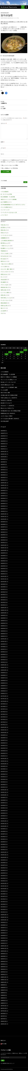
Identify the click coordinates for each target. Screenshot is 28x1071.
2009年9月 (3, 953)
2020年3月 (3, 631)
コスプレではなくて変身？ (7, 416)
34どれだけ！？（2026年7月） (8, 405)
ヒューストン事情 (5, 292)
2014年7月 (3, 802)
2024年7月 (3, 495)
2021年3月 (3, 599)
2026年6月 (3, 435)
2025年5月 (3, 469)
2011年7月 (3, 896)
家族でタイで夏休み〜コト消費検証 (9, 377)
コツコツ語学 (4, 266)
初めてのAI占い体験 (5, 392)
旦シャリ (3, 277)
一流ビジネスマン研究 (6, 264)
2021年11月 (3, 579)
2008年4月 (3, 995)
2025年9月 (3, 459)
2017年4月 (3, 716)
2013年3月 (3, 844)
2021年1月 (3, 605)
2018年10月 (3, 670)
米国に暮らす (4, 295)
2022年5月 (3, 563)
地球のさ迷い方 (4, 290)
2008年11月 (3, 979)
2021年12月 (3, 576)
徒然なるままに (4, 274)
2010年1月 (3, 943)
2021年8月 (3, 586)
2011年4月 (3, 904)
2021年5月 (3, 594)
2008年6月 (3, 992)
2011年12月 (3, 883)
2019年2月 (3, 659)
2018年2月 (3, 690)
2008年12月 (3, 977)
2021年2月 (3, 602)
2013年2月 (3, 847)
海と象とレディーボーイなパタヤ (8, 382)
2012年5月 (3, 870)
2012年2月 (3, 878)
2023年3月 (3, 537)
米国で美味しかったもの (6, 297)
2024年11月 (3, 485)
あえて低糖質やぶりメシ (6, 202)
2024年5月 (3, 501)
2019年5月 (3, 651)
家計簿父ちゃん (4, 243)
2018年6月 (3, 680)
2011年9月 (3, 891)
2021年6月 (3, 592)
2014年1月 (3, 818)
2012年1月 (3, 880)
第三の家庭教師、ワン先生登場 (8, 196)
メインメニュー (26, 7)
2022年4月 (3, 566)
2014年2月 (3, 815)
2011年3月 (3, 906)
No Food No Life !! (5, 12)
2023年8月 (3, 524)
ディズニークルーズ (5, 300)
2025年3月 (3, 475)
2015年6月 (3, 774)
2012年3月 (3, 875)
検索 (25, 182)
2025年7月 (3, 464)
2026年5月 (3, 438)
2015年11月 (3, 761)
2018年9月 (3, 672)
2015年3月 (3, 782)
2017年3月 (3, 719)
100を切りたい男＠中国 (6, 400)
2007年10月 (3, 1011)
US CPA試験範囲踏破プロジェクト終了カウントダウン (13, 204)
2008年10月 (3, 982)
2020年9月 (3, 615)
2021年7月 (3, 589)
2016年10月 (3, 732)
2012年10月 (3, 857)
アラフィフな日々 (5, 284)
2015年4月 (3, 779)
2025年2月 (3, 477)
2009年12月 (3, 945)
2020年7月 (3, 620)
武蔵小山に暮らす (5, 305)
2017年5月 (3, 714)
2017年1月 (3, 724)
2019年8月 (3, 646)
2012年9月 (3, 860)
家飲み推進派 (4, 303)
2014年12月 (3, 789)
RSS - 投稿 (4, 1043)
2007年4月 (3, 1018)
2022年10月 (3, 550)
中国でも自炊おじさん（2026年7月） (9, 397)
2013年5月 (3, 839)
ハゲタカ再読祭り (5, 191)
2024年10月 (3, 488)
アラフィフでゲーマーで (6, 271)
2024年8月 (3, 493)
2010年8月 (3, 925)
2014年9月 (3, 797)
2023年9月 (3, 521)
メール (3, 148)
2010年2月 (3, 940)
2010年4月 (3, 935)
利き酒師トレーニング (6, 248)
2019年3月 (3, 657)
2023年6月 (3, 529)
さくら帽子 (3, 107)
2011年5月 (3, 901)
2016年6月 (3, 743)
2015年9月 (3, 766)
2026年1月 (3, 448)
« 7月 (2, 362)
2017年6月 (3, 711)
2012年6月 (3, 867)
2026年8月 (3, 430)
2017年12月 (3, 696)
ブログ (2, 313)
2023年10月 (3, 519)
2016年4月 (3, 748)
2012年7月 (3, 865)
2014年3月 (3, 813)
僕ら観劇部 (3, 282)
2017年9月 (3, 703)
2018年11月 (3, 667)
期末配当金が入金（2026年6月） (8, 413)
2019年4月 (3, 654)
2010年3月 (3, 938)
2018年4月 (3, 685)
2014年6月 (3, 805)
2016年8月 (3, 737)
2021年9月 (3, 584)
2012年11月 (3, 854)
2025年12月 (3, 451)
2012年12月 (3, 852)
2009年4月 (3, 966)
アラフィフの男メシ (5, 253)
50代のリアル (4, 232)
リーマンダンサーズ (5, 235)
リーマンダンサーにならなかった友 (9, 212)
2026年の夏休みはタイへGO (7, 384)
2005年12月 (3, 1024)
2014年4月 (3, 810)
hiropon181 (10, 18)
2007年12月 (3, 1005)
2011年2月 (3, 909)
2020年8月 (3, 618)
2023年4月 (3, 534)
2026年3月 (3, 443)
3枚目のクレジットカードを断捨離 (8, 199)
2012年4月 (3, 873)
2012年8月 (3, 862)
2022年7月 (3, 558)
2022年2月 (3, 571)
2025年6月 (3, 467)
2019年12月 (3, 638)
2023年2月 (3, 540)
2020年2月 (3, 633)
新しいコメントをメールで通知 (10, 165)
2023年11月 (3, 516)
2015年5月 (3, 776)
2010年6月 (3, 930)
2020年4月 (3, 628)
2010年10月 (3, 919)
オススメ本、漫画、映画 (6, 269)
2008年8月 (3, 987)
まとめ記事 (3, 310)
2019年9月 (3, 644)
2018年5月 (3, 683)
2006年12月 (3, 1021)
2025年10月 (3, 456)
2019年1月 (3, 662)
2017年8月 (3, 706)
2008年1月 (3, 1003)
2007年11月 (3, 1008)
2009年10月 (3, 951)
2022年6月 (3, 560)
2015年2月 (3, 784)
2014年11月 (3, 792)
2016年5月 (3, 745)
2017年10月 (3, 701)
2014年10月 (3, 795)
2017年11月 (3, 698)
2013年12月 (3, 821)
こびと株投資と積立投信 (6, 240)
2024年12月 (3, 482)
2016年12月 (3, 727)
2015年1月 (3, 787)
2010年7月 (3, 927)
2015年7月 (3, 771)
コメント (4, 123)
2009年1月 (3, 974)
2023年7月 (3, 527)
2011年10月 (3, 888)
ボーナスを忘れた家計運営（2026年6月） (10, 418)
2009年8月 (3, 956)
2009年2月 (3, 971)
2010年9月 (3, 922)
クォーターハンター (5, 209)
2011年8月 (3, 893)
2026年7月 (3, 433)
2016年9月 (3, 735)
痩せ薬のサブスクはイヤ (6, 403)
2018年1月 (3, 693)
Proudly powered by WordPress (7, 1069)
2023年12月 (3, 514)
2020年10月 (3, 612)
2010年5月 (3, 932)
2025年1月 (3, 480)
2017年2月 (3, 722)
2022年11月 (3, 547)
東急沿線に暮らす (5, 287)
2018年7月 (3, 677)
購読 (3, 1060)
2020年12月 (3, 607)
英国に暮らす (4, 230)
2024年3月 (3, 506)
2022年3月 (3, 568)
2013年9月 (3, 828)
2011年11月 (3, 886)
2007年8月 (3, 1013)
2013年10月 (3, 826)
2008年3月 (3, 998)
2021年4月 (3, 597)
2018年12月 (3, 664)
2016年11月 (3, 730)
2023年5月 (3, 532)
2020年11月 (3, 610)
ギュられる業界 (4, 390)
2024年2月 (3, 508)
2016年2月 (3, 753)
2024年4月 (3, 503)
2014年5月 (3, 808)
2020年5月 (3, 625)
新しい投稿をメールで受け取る (10, 168)
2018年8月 (3, 675)
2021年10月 (3, 581)
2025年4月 (3, 472)
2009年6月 (3, 961)
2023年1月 (3, 542)
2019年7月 (3, 649)
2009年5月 (3, 964)
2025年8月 (3, 462)
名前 (2, 142)
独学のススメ (4, 261)
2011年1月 (3, 912)
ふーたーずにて (4, 215)
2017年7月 (3, 709)
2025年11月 (3, 454)
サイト (2, 154)
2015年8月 (3, 769)
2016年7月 (3, 740)
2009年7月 (3, 958)
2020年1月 (3, 636)
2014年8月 (3, 800)
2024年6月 (3, 498)
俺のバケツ (3, 308)
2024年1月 (3, 511)
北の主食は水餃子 (5, 421)
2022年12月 (3, 545)
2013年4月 (3, 841)
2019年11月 (3, 641)
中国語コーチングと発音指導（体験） (9, 387)
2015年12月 (3, 758)
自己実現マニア (4, 227)
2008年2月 (3, 1000)
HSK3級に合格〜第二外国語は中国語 (9, 395)
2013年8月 (3, 831)
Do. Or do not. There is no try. (9, 7)
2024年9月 (3, 490)
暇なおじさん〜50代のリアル (7, 408)
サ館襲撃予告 (4, 102)
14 (17, 354)
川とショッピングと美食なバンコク (9, 379)
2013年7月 (3, 834)
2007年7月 (3, 1016)
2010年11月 (3, 917)
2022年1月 (3, 573)
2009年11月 (3, 948)
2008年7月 (3, 990)
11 (6, 354)
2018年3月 (3, 688)
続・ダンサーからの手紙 (6, 194)
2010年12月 (3, 914)
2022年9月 (3, 553)
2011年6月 (3, 899)
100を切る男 (3, 279)
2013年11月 (3, 823)
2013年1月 (3, 849)
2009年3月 (3, 969)
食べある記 (3, 258)
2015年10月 (3, 763)
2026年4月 (3, 441)
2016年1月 (3, 756)
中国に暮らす (4, 225)
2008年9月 (3, 984)
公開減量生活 (4, 238)
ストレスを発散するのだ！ (7, 207)
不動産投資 (3, 251)
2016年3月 (3, 750)
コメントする (16, 18)
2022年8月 (3, 555)
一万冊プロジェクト (5, 245)
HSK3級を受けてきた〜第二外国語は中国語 (10, 410)
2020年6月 (3, 623)
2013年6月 (3, 836)
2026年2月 (3, 446)
